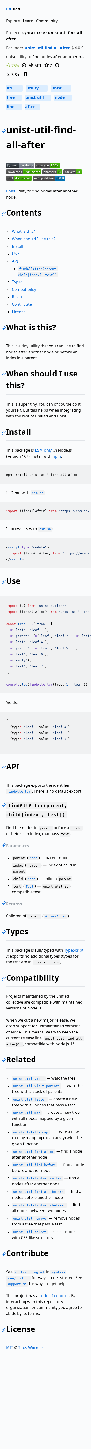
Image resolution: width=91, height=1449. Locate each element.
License (18, 311)
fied (13, 9)
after (32, 106)
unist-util (37, 97)
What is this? (23, 231)
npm (56, 456)
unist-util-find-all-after (47, 47)
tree (13, 97)
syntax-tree (33, 32)
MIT (37, 65)
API (15, 261)
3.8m (15, 74)
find (13, 106)
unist (60, 88)
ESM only (43, 450)
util (14, 88)
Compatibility (24, 289)
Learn (28, 21)
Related (19, 296)
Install (17, 246)
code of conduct (54, 1295)
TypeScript (73, 950)
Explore (13, 21)
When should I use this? (33, 238)
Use (15, 253)
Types (17, 282)
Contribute (22, 304)
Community (47, 21)
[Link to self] (4, 132)
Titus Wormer (30, 1347)
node (62, 97)
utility (36, 88)
